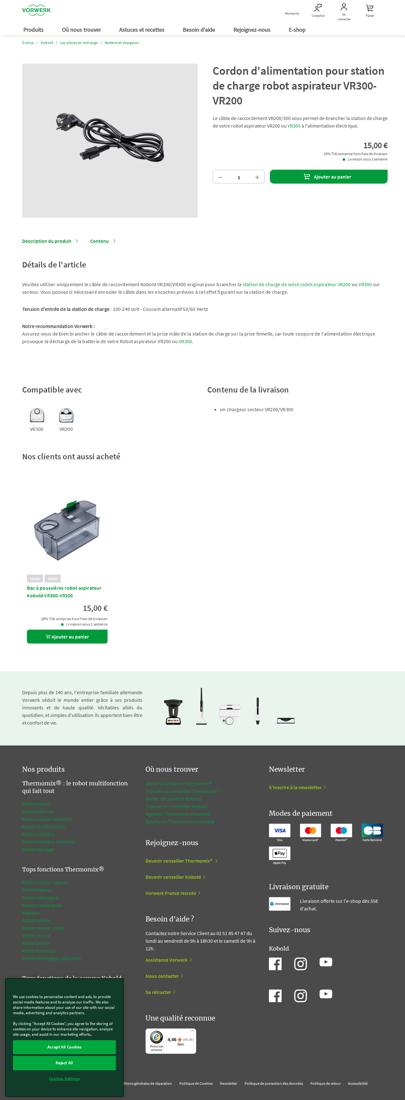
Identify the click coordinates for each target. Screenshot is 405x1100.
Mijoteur (31, 912)
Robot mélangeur (40, 897)
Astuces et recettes (142, 29)
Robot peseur (36, 935)
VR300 (294, 126)
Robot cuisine (36, 804)
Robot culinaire (38, 834)
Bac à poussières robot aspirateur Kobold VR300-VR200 (64, 592)
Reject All (64, 1062)
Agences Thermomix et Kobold (178, 814)
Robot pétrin (35, 943)
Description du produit (46, 241)
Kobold (47, 42)
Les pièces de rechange (79, 42)
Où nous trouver (82, 29)
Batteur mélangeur (42, 905)
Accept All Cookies (64, 1047)
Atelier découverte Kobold (173, 798)
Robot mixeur (36, 920)
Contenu (99, 241)
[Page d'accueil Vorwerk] (36, 11)
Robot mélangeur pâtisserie (51, 958)
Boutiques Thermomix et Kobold (180, 821)
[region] (64, 1037)
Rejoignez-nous (253, 29)
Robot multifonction (43, 826)
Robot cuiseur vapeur (45, 882)
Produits (34, 29)
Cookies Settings (64, 1078)
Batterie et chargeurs (122, 42)
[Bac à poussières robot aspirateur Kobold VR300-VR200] (67, 527)
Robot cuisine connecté (47, 819)
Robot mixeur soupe (43, 928)
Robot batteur (37, 890)
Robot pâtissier (38, 811)
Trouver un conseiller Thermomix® (182, 791)
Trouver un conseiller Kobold (176, 806)
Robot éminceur (39, 950)
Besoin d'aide (199, 29)
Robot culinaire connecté (48, 842)
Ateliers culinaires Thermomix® (179, 783)
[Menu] (192, 1032)
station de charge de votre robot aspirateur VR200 (297, 284)
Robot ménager (38, 849)
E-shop (298, 29)
